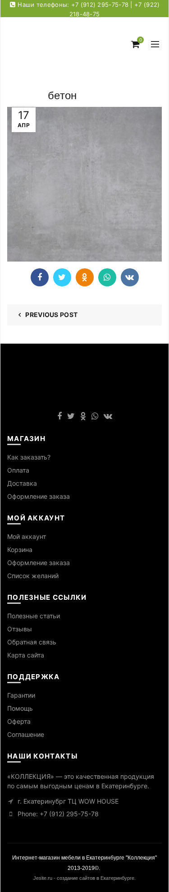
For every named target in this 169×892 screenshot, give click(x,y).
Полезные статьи (33, 616)
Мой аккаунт (26, 536)
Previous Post (51, 314)
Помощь (20, 708)
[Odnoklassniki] (85, 277)
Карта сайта (25, 655)
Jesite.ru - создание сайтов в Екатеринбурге (83, 878)
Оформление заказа (38, 496)
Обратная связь (31, 642)
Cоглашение (25, 734)
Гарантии (21, 695)
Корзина (19, 549)
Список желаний (33, 575)
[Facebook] (40, 277)
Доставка (22, 483)
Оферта (19, 721)
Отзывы (19, 629)
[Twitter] (62, 277)
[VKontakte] (130, 277)
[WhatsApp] (107, 277)
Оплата (18, 470)
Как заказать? (28, 457)
